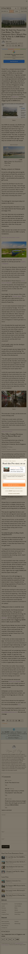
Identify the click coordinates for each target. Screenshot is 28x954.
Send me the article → (14, 485)
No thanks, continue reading (14, 493)
